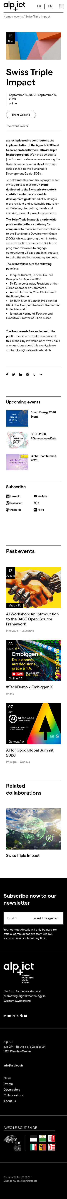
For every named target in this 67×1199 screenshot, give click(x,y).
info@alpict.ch (13, 1065)
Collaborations (14, 1095)
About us (10, 1101)
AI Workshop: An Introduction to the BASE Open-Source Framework (32, 619)
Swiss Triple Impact (22, 855)
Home (7, 16)
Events (8, 1084)
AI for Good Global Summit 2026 (29, 753)
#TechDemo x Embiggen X (29, 686)
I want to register (45, 918)
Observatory (12, 1089)
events (18, 16)
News (7, 1078)
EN (50, 6)
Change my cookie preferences (20, 1180)
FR (39, 6)
